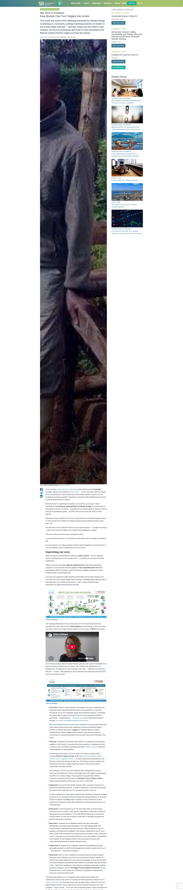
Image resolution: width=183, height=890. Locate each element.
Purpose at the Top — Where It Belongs (124, 180)
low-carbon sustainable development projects (71, 720)
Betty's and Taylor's (65, 485)
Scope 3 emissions (91, 747)
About (124, 3)
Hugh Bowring (45, 37)
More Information (118, 23)
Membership (96, 3)
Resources (108, 3)
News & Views (76, 3)
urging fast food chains (65, 489)
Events (86, 3)
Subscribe (131, 3)
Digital (117, 3)
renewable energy (78, 718)
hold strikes (75, 492)
